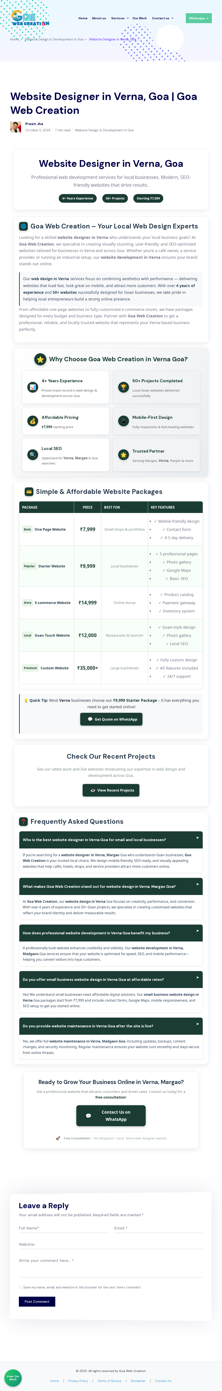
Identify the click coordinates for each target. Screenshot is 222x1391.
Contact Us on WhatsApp (108, 1115)
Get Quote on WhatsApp (112, 719)
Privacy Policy (78, 1381)
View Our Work (13, 1378)
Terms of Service (109, 1381)
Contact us (160, 18)
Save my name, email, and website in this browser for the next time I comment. (82, 1287)
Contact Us (163, 1381)
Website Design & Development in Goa (54, 39)
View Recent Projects (112, 790)
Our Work (139, 18)
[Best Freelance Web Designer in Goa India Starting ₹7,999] (30, 18)
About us (99, 18)
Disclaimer (138, 1381)
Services (118, 18)
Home (83, 18)
